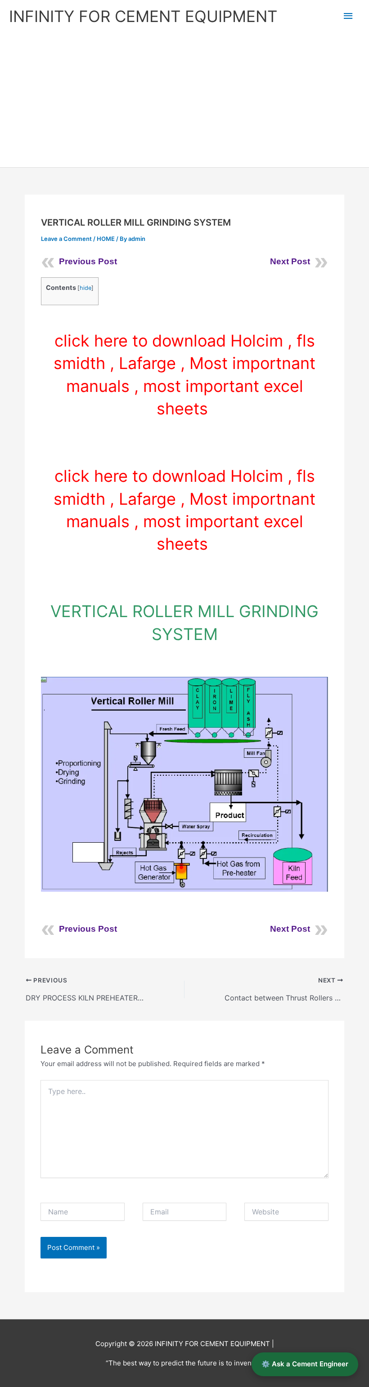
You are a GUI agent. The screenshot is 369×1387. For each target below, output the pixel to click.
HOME (106, 238)
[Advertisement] (184, 100)
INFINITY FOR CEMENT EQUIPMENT (143, 16)
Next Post (290, 261)
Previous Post (88, 261)
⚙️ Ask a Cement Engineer (304, 1364)
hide (85, 288)
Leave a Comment (66, 238)
